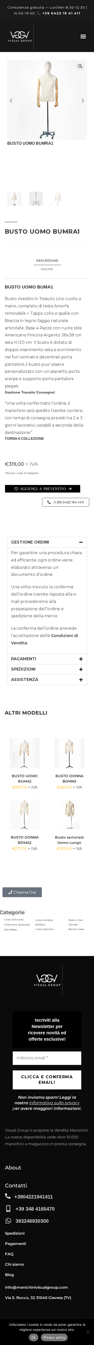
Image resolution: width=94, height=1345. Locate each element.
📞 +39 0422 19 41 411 (58, 13)
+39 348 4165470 (35, 1209)
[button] (83, 36)
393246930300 (32, 1221)
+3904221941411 (33, 1197)
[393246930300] (8, 1220)
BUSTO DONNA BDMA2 (25, 840)
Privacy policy (54, 1337)
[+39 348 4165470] (8, 1208)
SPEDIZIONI (23, 669)
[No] (87, 1331)
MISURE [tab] (47, 269)
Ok (33, 1337)
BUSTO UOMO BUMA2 (25, 779)
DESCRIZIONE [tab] (47, 260)
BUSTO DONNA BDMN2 (69, 779)
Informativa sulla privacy (54, 1103)
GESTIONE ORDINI (30, 542)
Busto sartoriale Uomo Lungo (69, 840)
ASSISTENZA (24, 679)
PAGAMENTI (23, 658)
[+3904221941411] (8, 1196)
